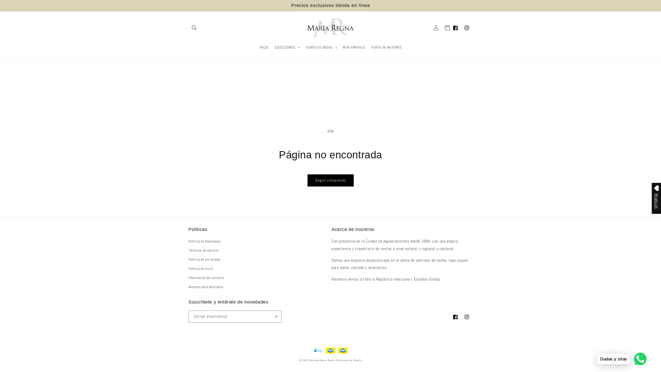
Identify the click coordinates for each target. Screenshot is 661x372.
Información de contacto (206, 277)
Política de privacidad (204, 259)
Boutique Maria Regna (322, 360)
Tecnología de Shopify (349, 360)
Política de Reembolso (204, 241)
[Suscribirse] (275, 317)
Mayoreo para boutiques (205, 286)
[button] (194, 28)
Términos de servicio (203, 250)
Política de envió (200, 268)
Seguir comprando (330, 180)
